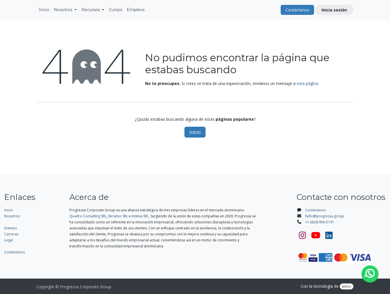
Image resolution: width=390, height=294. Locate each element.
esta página (307, 83)
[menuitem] (44, 10)
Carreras (11, 234)
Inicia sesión (334, 10)
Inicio (195, 132)
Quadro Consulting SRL (87, 216)
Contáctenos (297, 10)
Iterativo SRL (118, 216)
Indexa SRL (140, 216)
